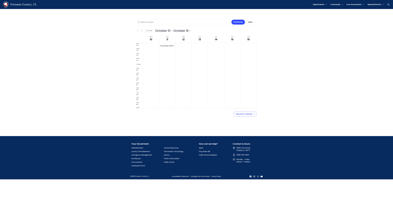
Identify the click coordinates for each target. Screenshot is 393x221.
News (201, 148)
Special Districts (374, 4)
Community (335, 4)
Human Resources (171, 148)
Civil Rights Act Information (200, 176)
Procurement (136, 162)
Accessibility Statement (180, 176)
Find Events (238, 22)
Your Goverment (140, 143)
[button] (389, 4)
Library (166, 155)
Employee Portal (138, 166)
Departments (318, 4)
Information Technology (173, 151)
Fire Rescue (136, 158)
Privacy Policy (216, 176)
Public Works (169, 162)
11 (167, 39)
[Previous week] (137, 31)
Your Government (353, 4)
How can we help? (208, 143)
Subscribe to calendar (244, 114)
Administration (137, 148)
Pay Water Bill (204, 151)
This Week (149, 31)
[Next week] (141, 31)
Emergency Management (141, 155)
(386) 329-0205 (242, 155)
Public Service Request (208, 155)
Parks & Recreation (171, 158)
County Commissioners (140, 151)
